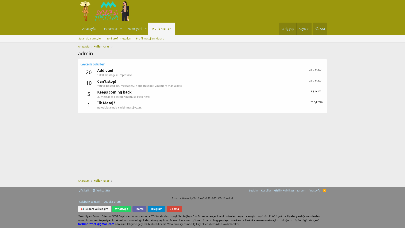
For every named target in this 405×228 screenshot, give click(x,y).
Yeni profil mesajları (119, 38)
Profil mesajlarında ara (150, 38)
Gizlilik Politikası (284, 190)
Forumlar (110, 28)
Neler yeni (134, 28)
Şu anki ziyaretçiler (90, 38)
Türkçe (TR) (102, 190)
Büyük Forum (112, 202)
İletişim (253, 190)
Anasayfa (89, 28)
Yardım (301, 190)
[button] (121, 29)
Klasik (85, 190)
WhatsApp (121, 209)
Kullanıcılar (161, 28)
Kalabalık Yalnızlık (89, 202)
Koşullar (266, 190)
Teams (139, 209)
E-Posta (174, 209)
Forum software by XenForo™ (203, 198)
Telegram (156, 209)
